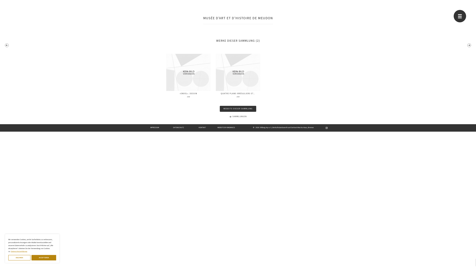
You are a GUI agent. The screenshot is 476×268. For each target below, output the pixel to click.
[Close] (56, 236)
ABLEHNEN (19, 257)
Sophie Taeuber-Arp (132, 10)
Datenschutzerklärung (19, 251)
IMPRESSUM (154, 127)
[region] (32, 248)
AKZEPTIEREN (44, 257)
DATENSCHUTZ (178, 127)
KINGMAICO (231, 127)
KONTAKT (202, 127)
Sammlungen (239, 116)
